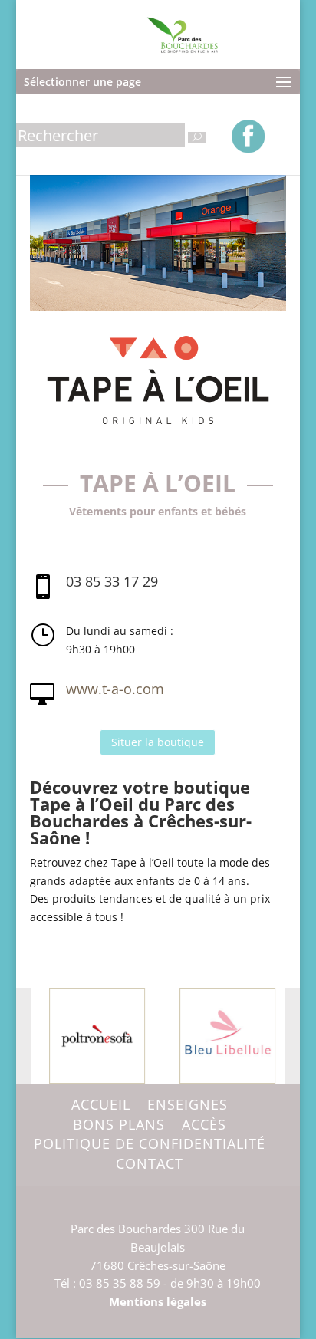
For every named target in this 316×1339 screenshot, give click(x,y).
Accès (204, 1124)
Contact (149, 1163)
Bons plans (119, 1124)
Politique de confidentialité (149, 1143)
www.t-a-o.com (115, 688)
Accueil (100, 1104)
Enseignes (187, 1104)
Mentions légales (157, 1302)
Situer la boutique (157, 742)
